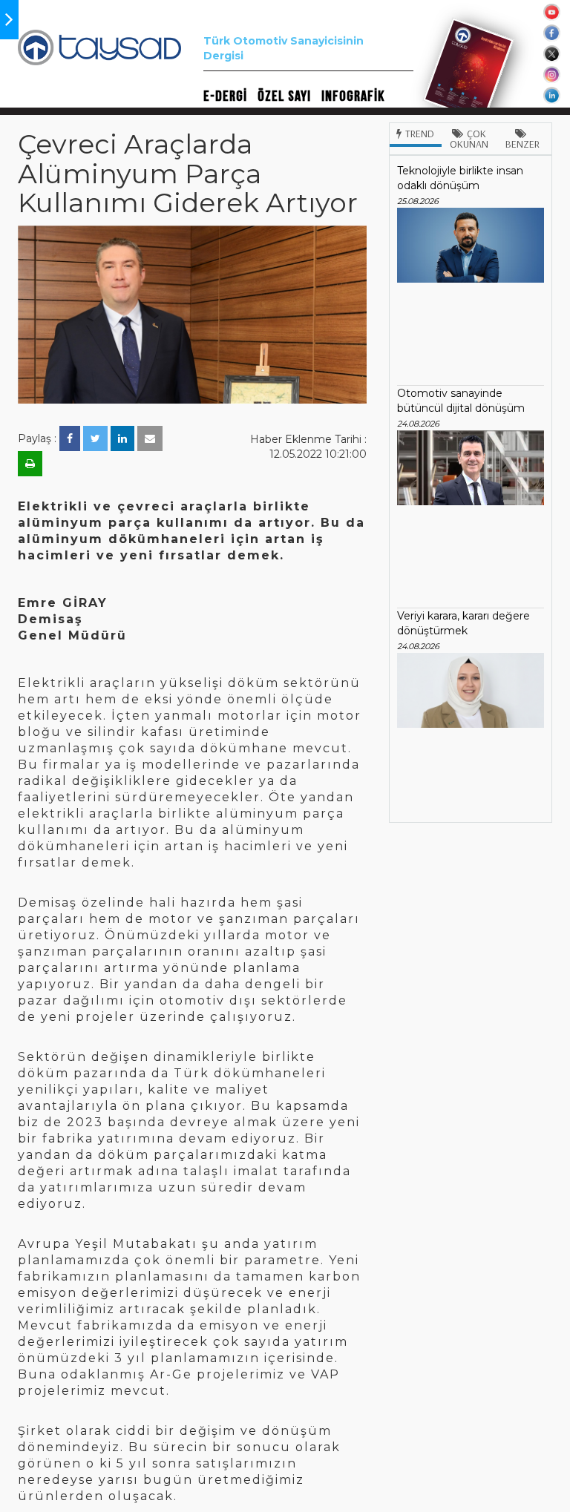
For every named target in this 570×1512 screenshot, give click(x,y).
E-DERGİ (225, 96)
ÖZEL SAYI (284, 96)
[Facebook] (69, 438)
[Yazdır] (30, 463)
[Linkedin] (122, 438)
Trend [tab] (419, 133)
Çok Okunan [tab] (469, 139)
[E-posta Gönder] (150, 438)
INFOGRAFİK (352, 96)
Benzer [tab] (522, 144)
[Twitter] (95, 438)
